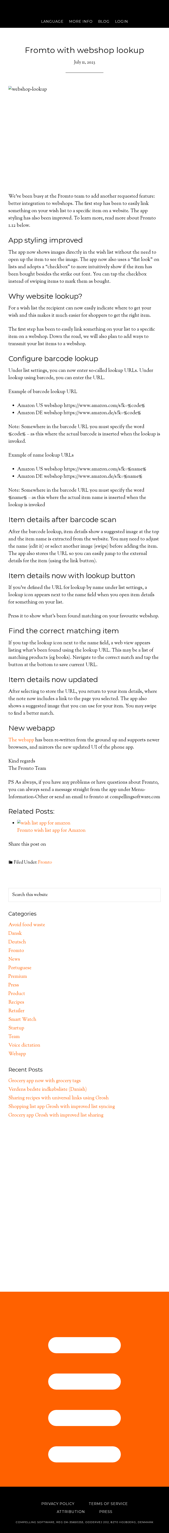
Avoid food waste (26, 925)
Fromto (45, 862)
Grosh (84, 7)
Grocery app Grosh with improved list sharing (55, 1115)
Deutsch (17, 942)
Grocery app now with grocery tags (44, 1081)
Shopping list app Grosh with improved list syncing (61, 1106)
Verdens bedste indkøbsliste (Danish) (47, 1089)
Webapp (17, 1054)
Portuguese (19, 968)
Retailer (16, 1011)
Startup (16, 1028)
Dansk (15, 933)
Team (14, 1036)
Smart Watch (22, 1019)
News (14, 959)
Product (16, 993)
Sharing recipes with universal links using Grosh (58, 1098)
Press (13, 985)
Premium (17, 976)
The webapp (21, 740)
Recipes (16, 1002)
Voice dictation (24, 1045)
